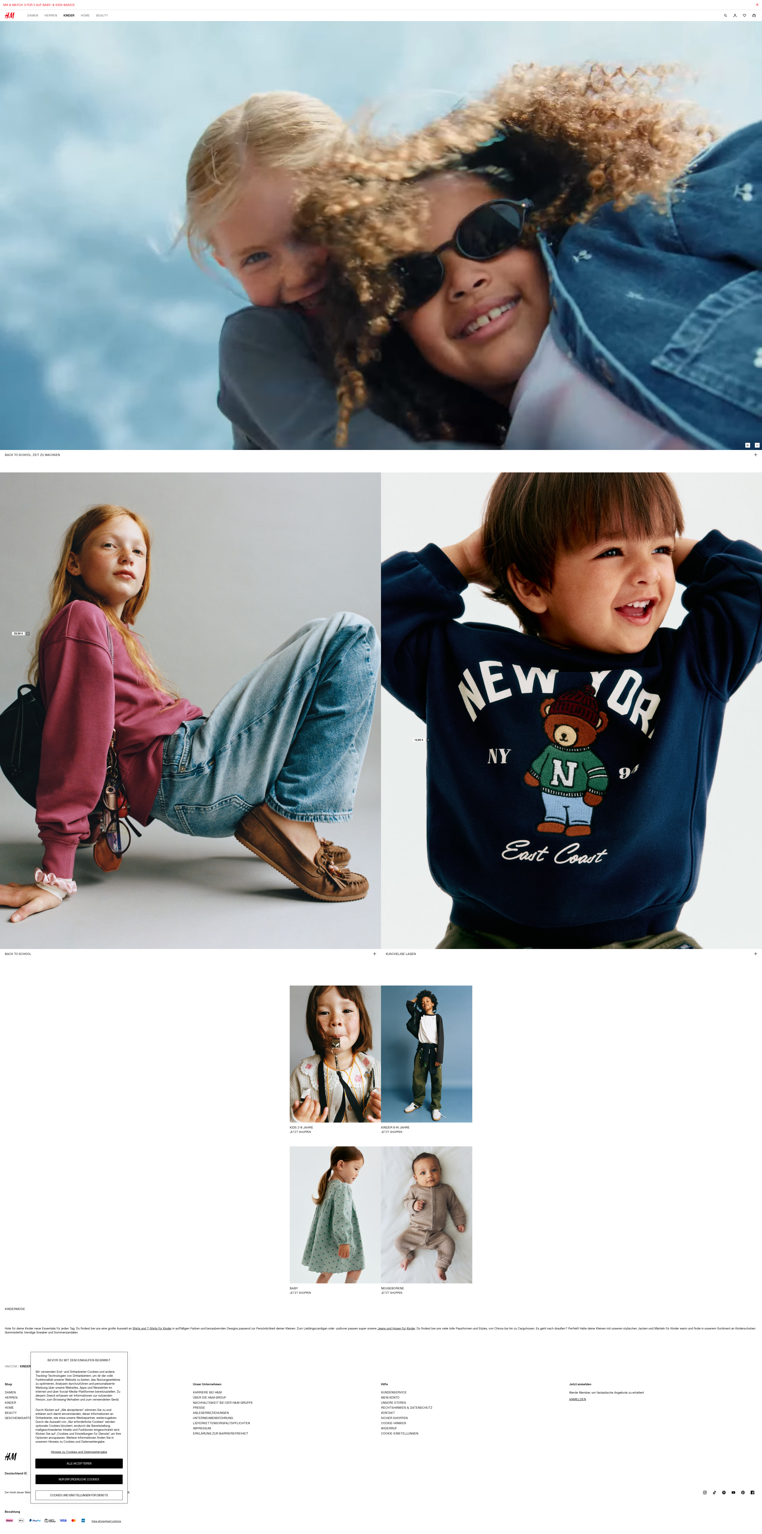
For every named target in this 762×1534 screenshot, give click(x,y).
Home (85, 15)
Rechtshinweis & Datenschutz (406, 1407)
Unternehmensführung (213, 1418)
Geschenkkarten (19, 1418)
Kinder (69, 15)
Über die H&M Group (209, 1397)
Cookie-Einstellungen (399, 1433)
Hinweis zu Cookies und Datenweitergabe (79, 1452)
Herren (50, 15)
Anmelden (577, 1399)
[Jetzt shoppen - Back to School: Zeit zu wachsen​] (755, 455)
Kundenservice (394, 1392)
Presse (199, 1407)
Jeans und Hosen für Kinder (396, 1328)
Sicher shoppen (394, 1418)
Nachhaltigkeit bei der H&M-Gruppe (223, 1402)
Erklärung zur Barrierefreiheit (220, 1433)
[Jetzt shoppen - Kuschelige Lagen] (755, 954)
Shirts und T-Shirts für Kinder (152, 1328)
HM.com (11, 1366)
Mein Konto (390, 1397)
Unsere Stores (393, 1402)
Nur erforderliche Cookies (79, 1479)
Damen (32, 15)
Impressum (202, 1428)
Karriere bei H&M (207, 1392)
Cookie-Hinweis (393, 1423)
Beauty (102, 15)
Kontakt (388, 1412)
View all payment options (106, 1521)
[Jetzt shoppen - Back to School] (374, 954)
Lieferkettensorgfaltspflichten (221, 1423)
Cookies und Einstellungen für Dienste (79, 1495)
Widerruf (389, 1428)
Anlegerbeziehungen (211, 1412)
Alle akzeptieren (79, 1463)
